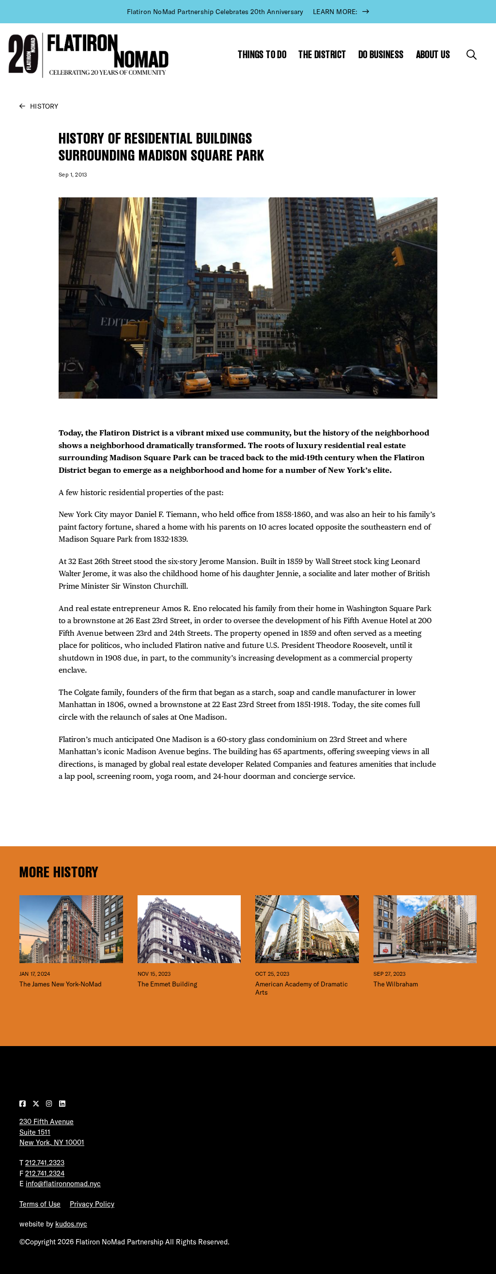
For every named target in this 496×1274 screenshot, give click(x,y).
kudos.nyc (71, 1224)
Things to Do (262, 54)
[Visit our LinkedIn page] (62, 1103)
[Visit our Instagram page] (50, 1103)
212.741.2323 (44, 1163)
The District (322, 54)
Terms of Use (40, 1204)
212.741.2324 (44, 1173)
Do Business (381, 54)
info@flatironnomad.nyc (63, 1183)
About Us (433, 54)
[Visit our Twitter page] (36, 1103)
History (44, 106)
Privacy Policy (92, 1204)
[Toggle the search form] (471, 54)
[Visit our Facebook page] (23, 1103)
